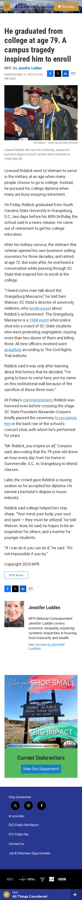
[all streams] (76, 894)
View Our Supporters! (41, 768)
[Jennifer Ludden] (14, 614)
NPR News (16, 575)
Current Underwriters (41, 757)
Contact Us (16, 844)
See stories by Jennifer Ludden (46, 646)
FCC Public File (18, 834)
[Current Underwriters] (41, 711)
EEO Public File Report (24, 825)
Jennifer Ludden (30, 68)
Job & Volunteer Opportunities (29, 853)
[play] (6, 894)
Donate (68, 7)
